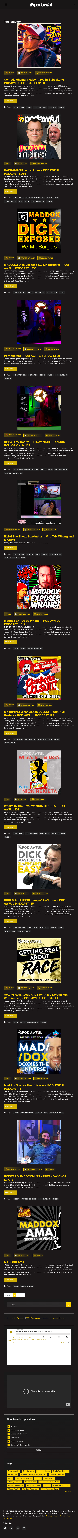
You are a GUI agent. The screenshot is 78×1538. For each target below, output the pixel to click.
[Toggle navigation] (6, 4)
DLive (56, 1318)
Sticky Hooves (14, 1482)
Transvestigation (23, 931)
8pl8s (38, 1478)
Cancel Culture (41, 1113)
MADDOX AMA (14, 1262)
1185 (10, 1478)
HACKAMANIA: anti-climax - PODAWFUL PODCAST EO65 (32, 171)
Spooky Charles (57, 1475)
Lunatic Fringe (47, 258)
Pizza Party (13, 1489)
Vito (20, 201)
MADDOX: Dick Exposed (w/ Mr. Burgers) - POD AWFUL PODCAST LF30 (36, 266)
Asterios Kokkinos (12, 558)
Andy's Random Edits (49, 1482)
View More (67, 1491)
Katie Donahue (10, 743)
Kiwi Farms (49, 1478)
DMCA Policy (7, 1518)
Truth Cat (12, 1475)
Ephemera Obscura (45, 73)
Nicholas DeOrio (60, 1471)
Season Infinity (47, 705)
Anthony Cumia (33, 1485)
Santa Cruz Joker (58, 833)
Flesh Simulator (40, 107)
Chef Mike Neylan (24, 1478)
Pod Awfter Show (20, 375)
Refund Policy (65, 1516)
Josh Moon (52, 107)
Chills (47, 1485)
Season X (52, 1169)
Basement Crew (17, 1430)
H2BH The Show (19, 554)
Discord (12, 1318)
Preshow (16, 1199)
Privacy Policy (52, 1516)
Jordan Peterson (30, 1489)
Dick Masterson (52, 198)
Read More (10, 101)
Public (8, 163)
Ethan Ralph (17, 473)
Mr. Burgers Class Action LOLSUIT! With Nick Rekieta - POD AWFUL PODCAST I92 (35, 713)
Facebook (47, 1318)
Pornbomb (8, 378)
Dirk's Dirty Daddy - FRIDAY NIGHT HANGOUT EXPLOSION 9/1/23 (35, 443)
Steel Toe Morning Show (35, 198)
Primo (29, 107)
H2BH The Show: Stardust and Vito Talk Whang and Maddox (39, 538)
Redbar (42, 375)
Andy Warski (44, 928)
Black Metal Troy (61, 1485)
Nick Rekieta (18, 198)
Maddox (61, 107)
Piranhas (11, 72)
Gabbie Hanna (43, 1471)
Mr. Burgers (39, 292)
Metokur (8, 473)
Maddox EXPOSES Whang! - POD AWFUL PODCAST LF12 (32, 622)
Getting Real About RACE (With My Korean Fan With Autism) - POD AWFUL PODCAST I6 (36, 996)
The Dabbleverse (38, 201)
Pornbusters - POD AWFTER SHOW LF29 (32, 355)
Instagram (36, 1318)
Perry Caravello (15, 1485)
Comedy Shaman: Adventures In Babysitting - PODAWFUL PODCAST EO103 (35, 81)
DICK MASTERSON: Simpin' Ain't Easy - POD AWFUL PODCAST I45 (34, 901)
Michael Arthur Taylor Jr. (33, 1475)
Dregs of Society (14, 349)
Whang (50, 469)
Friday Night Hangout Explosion (26, 469)
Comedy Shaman (19, 107)
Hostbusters (33, 375)
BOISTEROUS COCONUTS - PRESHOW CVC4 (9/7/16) (35, 1177)
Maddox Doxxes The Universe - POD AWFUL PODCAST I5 (34, 1086)
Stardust (30, 554)
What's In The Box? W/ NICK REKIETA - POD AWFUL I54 (34, 807)
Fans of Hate (17, 1441)
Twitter (21, 1318)
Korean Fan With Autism (29, 1022)
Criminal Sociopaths (20, 1445)
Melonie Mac (30, 1482)
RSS (28, 1318)
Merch (62, 1318)
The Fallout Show (50, 1489)
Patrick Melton (10, 201)
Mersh (27, 201)
